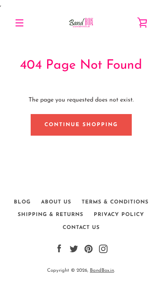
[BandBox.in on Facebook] (59, 248)
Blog (22, 202)
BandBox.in (102, 270)
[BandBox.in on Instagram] (103, 248)
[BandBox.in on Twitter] (74, 248)
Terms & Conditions (115, 202)
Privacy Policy (119, 214)
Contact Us (81, 227)
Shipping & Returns (50, 214)
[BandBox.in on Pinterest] (88, 248)
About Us (56, 202)
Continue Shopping (81, 124)
